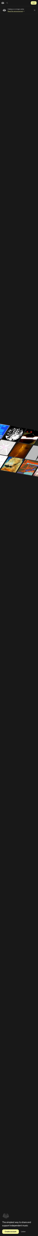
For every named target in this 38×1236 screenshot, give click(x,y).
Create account (10, 1232)
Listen (23, 1232)
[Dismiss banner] (34, 10)
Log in (33, 3)
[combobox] (16, 3)
